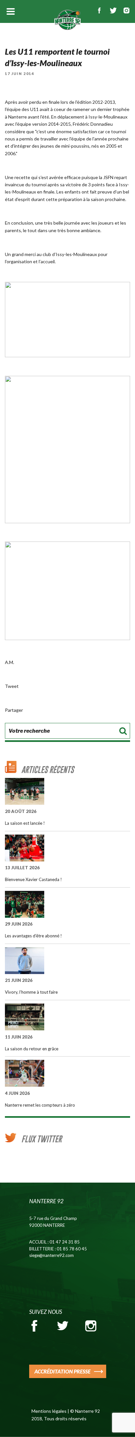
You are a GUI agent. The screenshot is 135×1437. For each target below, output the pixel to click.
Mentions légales (49, 1411)
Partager (14, 710)
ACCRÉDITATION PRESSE (62, 1371)
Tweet (12, 686)
